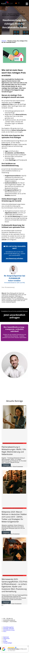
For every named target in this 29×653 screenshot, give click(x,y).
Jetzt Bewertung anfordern (14, 258)
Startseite (4, 14)
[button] (28, 646)
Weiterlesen (6, 465)
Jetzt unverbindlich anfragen (14, 316)
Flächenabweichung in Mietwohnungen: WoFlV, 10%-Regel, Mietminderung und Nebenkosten (14, 450)
